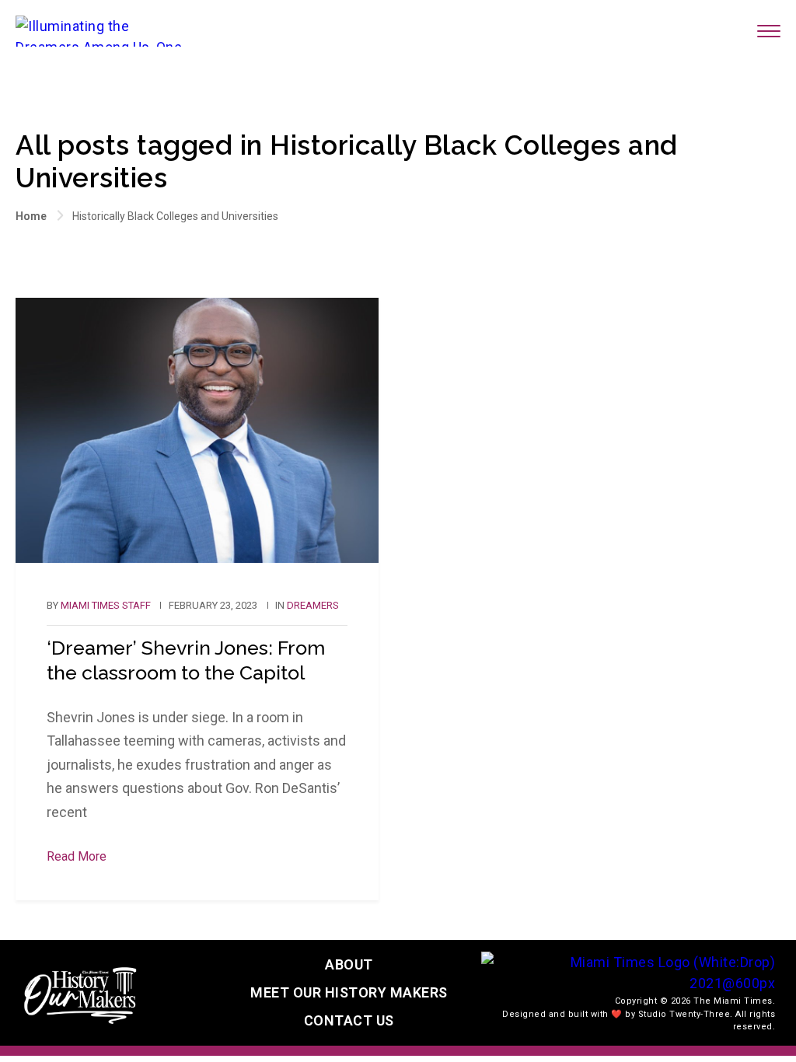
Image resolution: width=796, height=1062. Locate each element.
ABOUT (349, 964)
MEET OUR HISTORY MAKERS (349, 992)
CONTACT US (349, 1020)
